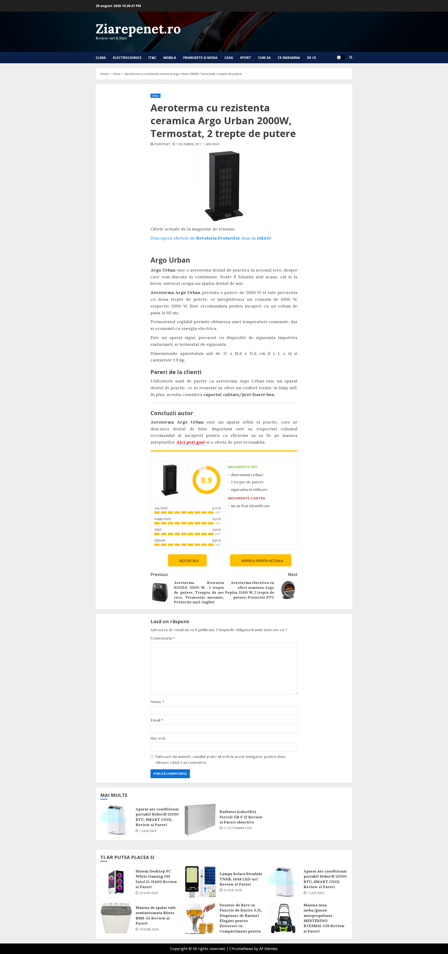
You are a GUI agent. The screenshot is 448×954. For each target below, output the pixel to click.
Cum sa (264, 57)
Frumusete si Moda (200, 57)
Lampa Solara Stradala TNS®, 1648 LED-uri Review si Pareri (200, 882)
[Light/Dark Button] (341, 57)
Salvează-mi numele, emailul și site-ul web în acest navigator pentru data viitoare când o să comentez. (220, 759)
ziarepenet (162, 144)
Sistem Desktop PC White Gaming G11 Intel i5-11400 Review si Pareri (116, 882)
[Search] (350, 57)
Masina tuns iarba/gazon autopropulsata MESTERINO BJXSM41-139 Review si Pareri (284, 918)
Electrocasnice (127, 57)
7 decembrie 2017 (189, 144)
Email (156, 720)
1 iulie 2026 (147, 831)
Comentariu (162, 638)
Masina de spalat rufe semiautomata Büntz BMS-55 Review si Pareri (116, 918)
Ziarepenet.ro (138, 28)
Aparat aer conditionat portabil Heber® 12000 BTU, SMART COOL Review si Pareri (116, 820)
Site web (157, 738)
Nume (157, 701)
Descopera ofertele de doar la (210, 238)
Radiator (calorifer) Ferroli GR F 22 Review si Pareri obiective (200, 820)
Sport (245, 57)
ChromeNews (241, 948)
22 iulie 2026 (232, 890)
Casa (228, 57)
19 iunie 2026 (149, 929)
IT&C (152, 57)
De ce (311, 57)
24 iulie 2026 (148, 893)
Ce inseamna (289, 57)
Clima (101, 57)
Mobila (169, 57)
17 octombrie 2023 (237, 828)
